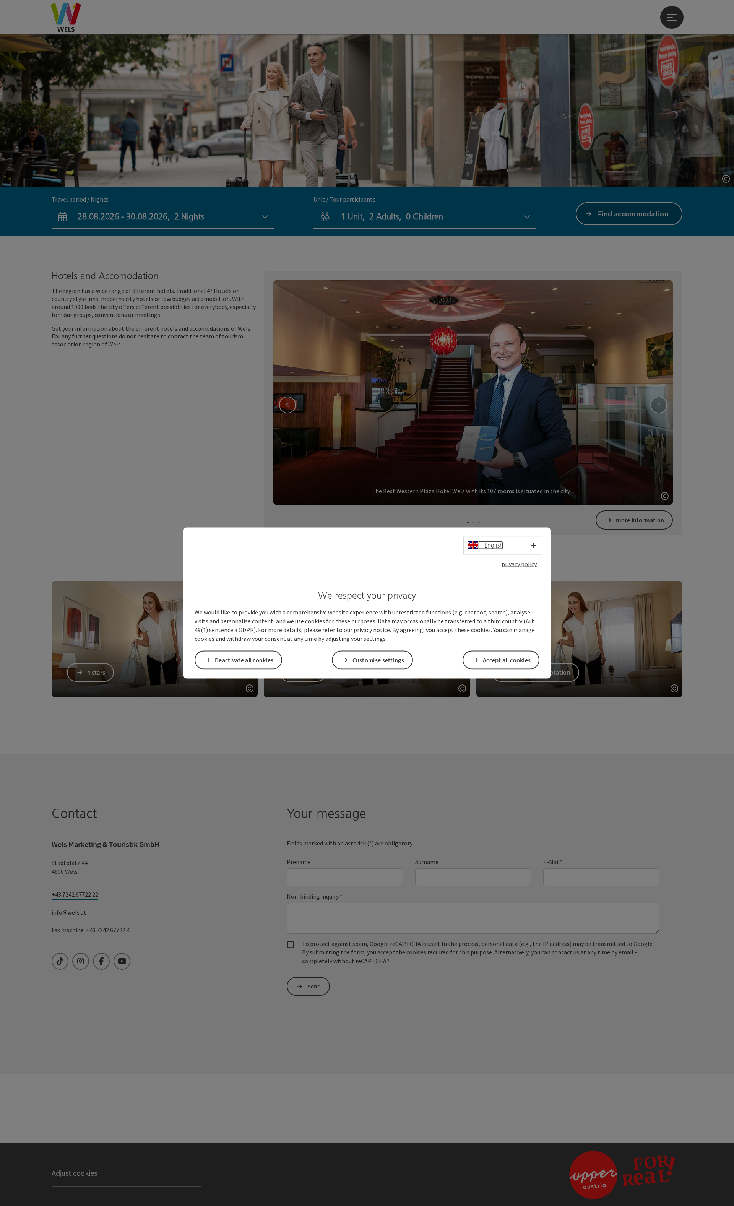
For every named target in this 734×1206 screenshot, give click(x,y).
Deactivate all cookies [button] (244, 659)
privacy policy (519, 564)
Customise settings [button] (378, 659)
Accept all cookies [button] (507, 659)
